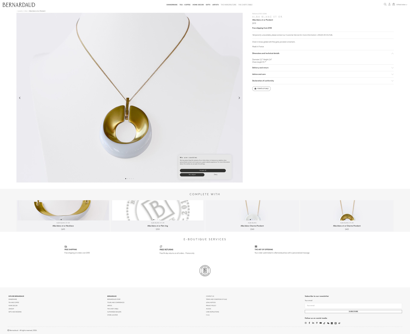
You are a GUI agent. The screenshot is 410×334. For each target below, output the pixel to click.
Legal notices (211, 302)
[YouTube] (320, 322)
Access (208, 309)
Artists (215, 5)
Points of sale (262, 88)
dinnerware (13, 299)
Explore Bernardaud (16, 296)
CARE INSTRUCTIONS (212, 312)
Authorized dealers (114, 312)
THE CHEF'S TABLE (112, 309)
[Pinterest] (317, 322)
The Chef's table (245, 5)
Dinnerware (172, 5)
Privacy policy (211, 305)
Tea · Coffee (185, 5)
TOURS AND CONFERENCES (115, 302)
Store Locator (112, 315)
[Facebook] (309, 322)
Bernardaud (111, 296)
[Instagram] (306, 322)
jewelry (11, 309)
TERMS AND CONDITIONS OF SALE (216, 299)
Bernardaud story (113, 299)
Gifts (208, 5)
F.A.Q (207, 315)
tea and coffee (14, 302)
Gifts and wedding (15, 312)
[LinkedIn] (313, 322)
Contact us (210, 296)
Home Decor (198, 5)
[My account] (389, 4)
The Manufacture (228, 5)
